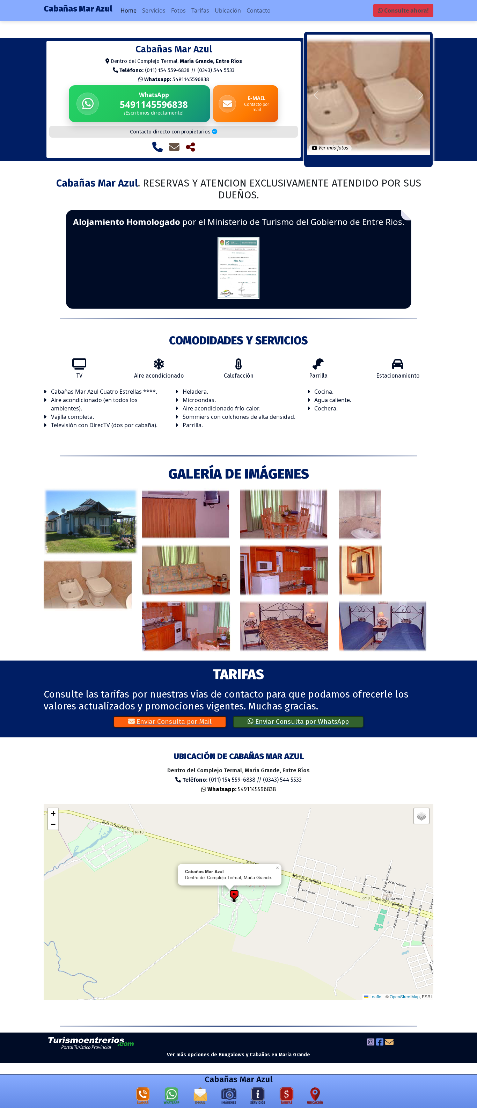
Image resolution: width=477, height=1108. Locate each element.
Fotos (178, 10)
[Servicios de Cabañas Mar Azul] (257, 1097)
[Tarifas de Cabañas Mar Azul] (286, 1097)
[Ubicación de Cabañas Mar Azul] (315, 1097)
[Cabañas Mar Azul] (91, 521)
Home (128, 10)
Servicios (154, 10)
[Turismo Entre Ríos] (91, 1043)
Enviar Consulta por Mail (173, 721)
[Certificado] (238, 267)
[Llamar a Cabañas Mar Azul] (157, 147)
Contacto (259, 10)
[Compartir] (190, 147)
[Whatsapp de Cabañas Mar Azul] (171, 1097)
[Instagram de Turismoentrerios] (370, 1043)
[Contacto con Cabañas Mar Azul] (174, 147)
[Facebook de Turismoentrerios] (379, 1043)
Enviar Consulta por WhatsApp (301, 721)
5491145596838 (176, 79)
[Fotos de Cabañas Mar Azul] (229, 1097)
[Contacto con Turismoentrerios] (389, 1043)
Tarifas (200, 10)
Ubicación (228, 10)
